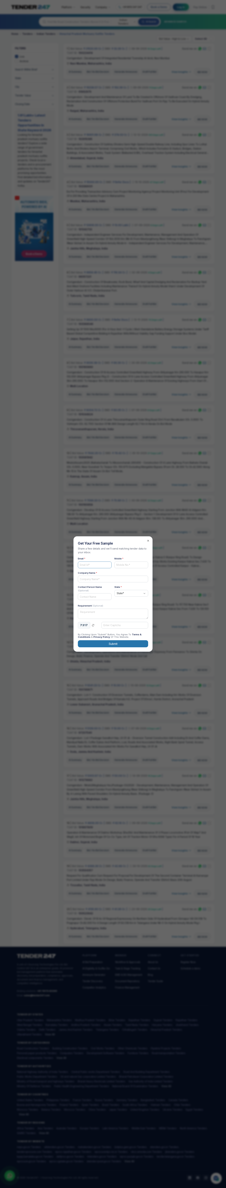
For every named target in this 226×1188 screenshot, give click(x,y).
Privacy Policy (101, 636)
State (118, 587)
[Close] (148, 540)
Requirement (90, 605)
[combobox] (131, 593)
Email (81, 558)
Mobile (118, 558)
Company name (87, 572)
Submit (113, 644)
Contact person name (90, 589)
